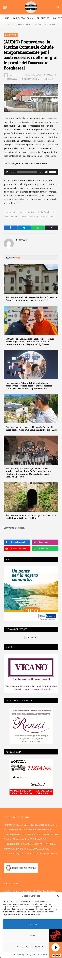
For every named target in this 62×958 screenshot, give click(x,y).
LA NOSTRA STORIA (23, 18)
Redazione (17, 75)
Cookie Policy (18, 954)
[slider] (53, 171)
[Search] (57, 7)
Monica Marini (11, 216)
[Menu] (5, 7)
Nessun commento (30, 79)
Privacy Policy (31, 954)
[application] (31, 172)
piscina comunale (30, 216)
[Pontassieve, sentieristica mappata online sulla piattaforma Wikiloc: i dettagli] (31, 497)
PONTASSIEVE (10, 35)
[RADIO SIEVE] (31, 7)
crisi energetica (27, 212)
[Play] (7, 172)
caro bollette (11, 212)
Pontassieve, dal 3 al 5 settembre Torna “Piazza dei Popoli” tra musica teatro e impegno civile (32, 298)
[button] (57, 895)
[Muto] (46, 172)
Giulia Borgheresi (46, 212)
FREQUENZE (43, 18)
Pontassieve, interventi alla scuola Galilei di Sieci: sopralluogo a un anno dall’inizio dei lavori (31, 428)
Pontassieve (47, 216)
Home (6, 18)
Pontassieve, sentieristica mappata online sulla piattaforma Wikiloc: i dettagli (31, 516)
